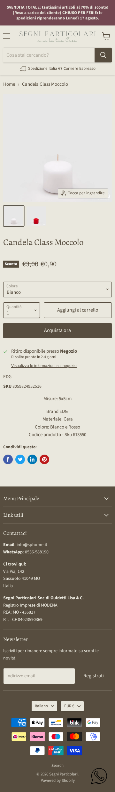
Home (9, 84)
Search (57, 765)
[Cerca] (103, 55)
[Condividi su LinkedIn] (32, 459)
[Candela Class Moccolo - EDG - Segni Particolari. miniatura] (14, 216)
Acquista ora (57, 330)
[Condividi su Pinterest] (44, 459)
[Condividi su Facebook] (8, 459)
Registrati (93, 675)
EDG (7, 376)
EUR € (69, 706)
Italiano (41, 706)
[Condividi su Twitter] (20, 459)
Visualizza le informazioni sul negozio (44, 366)
